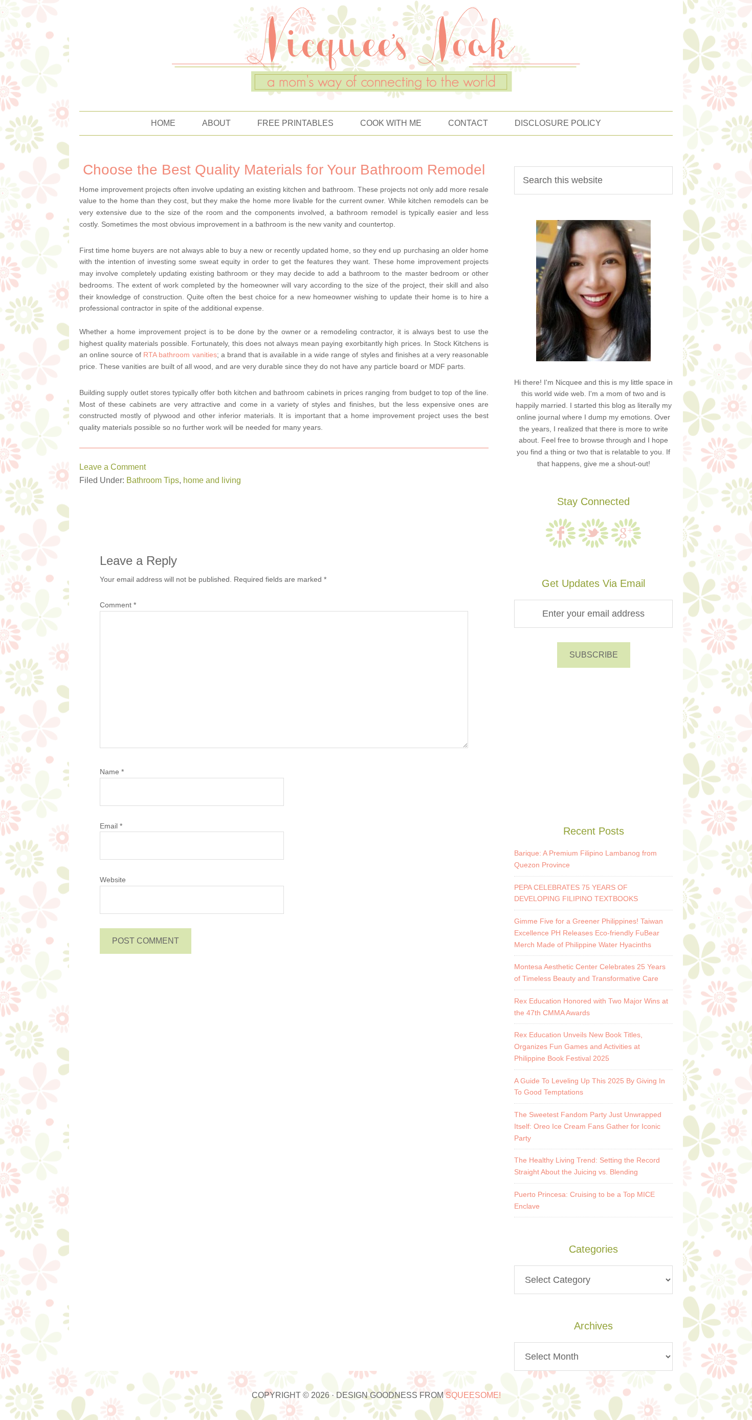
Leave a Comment (112, 467)
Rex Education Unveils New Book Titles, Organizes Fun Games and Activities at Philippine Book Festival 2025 (578, 1046)
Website (113, 880)
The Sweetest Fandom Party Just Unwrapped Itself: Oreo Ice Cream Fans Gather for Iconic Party (587, 1126)
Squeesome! (473, 1395)
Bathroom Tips (152, 480)
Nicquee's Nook (376, 50)
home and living (212, 480)
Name (112, 772)
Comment (118, 605)
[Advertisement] (593, 744)
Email (111, 826)
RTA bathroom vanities (179, 355)
